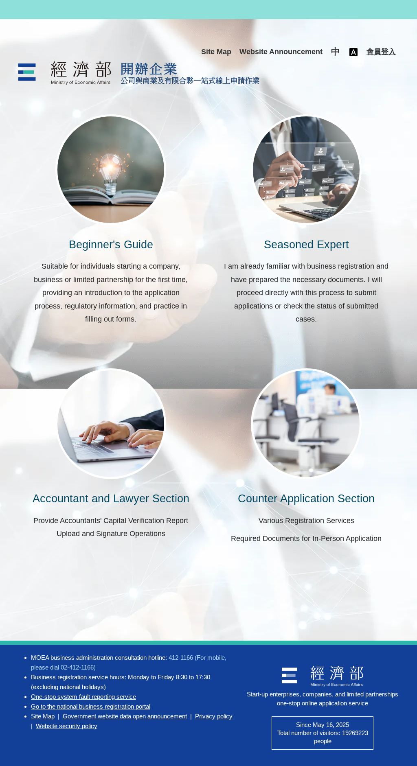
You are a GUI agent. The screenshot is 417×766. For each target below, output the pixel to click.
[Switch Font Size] (353, 51)
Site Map (216, 52)
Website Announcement (281, 52)
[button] (335, 52)
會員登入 (381, 52)
